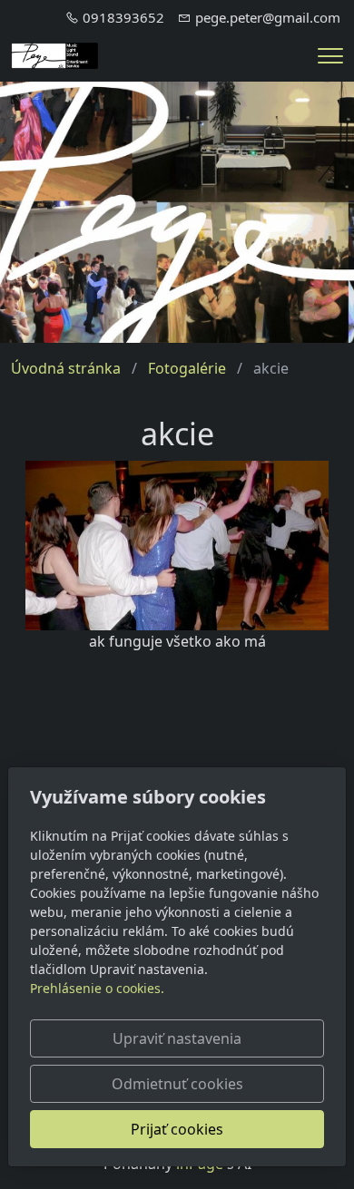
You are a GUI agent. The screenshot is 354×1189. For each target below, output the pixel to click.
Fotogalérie (187, 368)
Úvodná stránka (66, 368)
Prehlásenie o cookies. (97, 988)
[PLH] (54, 54)
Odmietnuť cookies (177, 1084)
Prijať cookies (177, 1129)
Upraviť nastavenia (177, 1038)
